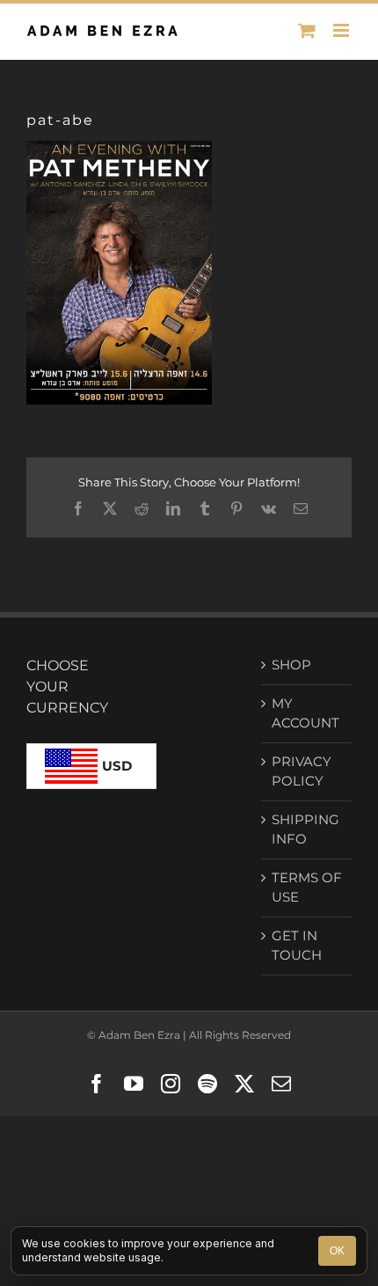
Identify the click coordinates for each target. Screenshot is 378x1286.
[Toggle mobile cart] (307, 30)
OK (337, 1251)
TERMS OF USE (307, 887)
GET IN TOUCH (297, 945)
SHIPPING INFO (305, 829)
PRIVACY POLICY (301, 771)
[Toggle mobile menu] (342, 30)
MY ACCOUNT (305, 713)
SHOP (291, 664)
